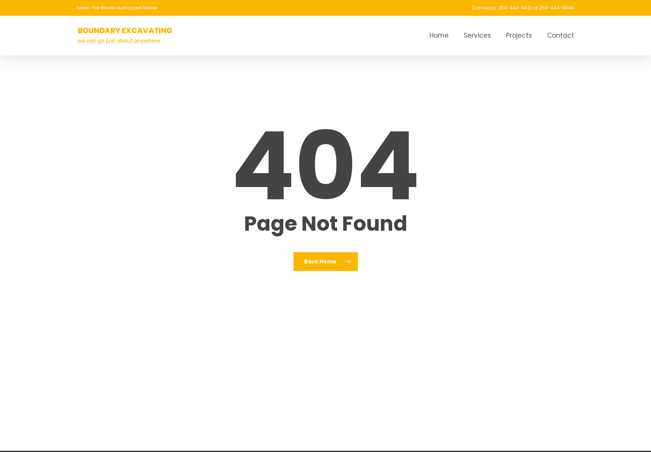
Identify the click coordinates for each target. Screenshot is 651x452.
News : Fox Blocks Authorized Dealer (117, 8)
